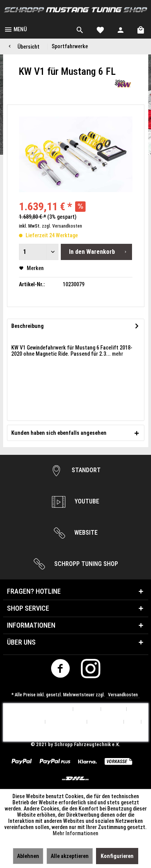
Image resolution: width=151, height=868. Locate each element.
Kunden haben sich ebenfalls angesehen (58, 433)
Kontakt (113, 709)
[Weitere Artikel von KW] (122, 83)
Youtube (86, 501)
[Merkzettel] (100, 29)
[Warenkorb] (141, 29)
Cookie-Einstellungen (46, 709)
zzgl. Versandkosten (62, 226)
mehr (117, 354)
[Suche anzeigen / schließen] (79, 29)
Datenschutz (105, 722)
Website (85, 532)
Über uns (87, 709)
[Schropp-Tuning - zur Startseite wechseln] (75, 10)
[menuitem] (15, 29)
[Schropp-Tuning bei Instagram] (90, 670)
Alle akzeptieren (70, 856)
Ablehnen (28, 856)
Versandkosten (123, 694)
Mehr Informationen (75, 833)
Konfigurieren (117, 856)
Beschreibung (27, 326)
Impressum (76, 735)
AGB (132, 722)
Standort (85, 470)
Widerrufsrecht (66, 722)
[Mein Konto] (120, 29)
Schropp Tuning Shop (85, 563)
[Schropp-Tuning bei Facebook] (60, 670)
